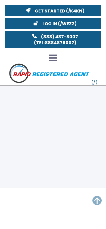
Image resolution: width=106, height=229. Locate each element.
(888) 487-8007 (59, 37)
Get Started (50, 11)
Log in (49, 24)
